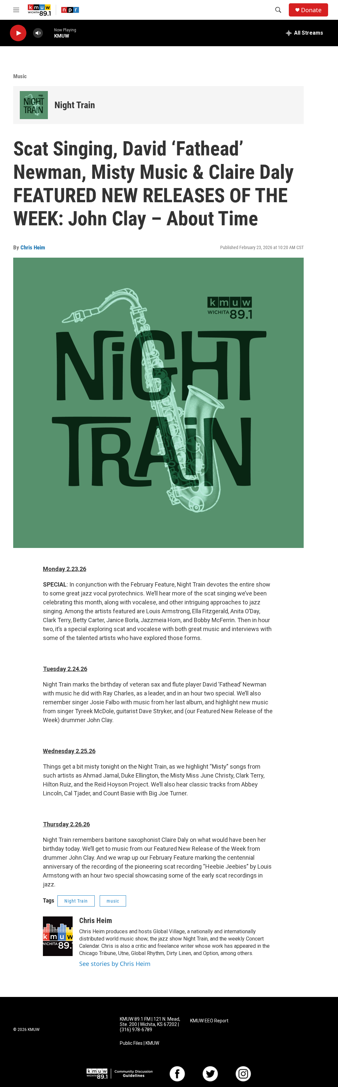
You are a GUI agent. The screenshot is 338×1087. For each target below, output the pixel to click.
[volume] (38, 33)
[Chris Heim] (58, 936)
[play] (18, 33)
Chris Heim (32, 247)
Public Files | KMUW (139, 1043)
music (113, 901)
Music (20, 76)
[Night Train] (34, 105)
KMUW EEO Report (209, 1020)
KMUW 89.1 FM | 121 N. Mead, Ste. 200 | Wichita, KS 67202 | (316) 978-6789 (150, 1024)
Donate (311, 10)
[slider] (49, 32)
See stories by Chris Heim (115, 964)
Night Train (74, 105)
